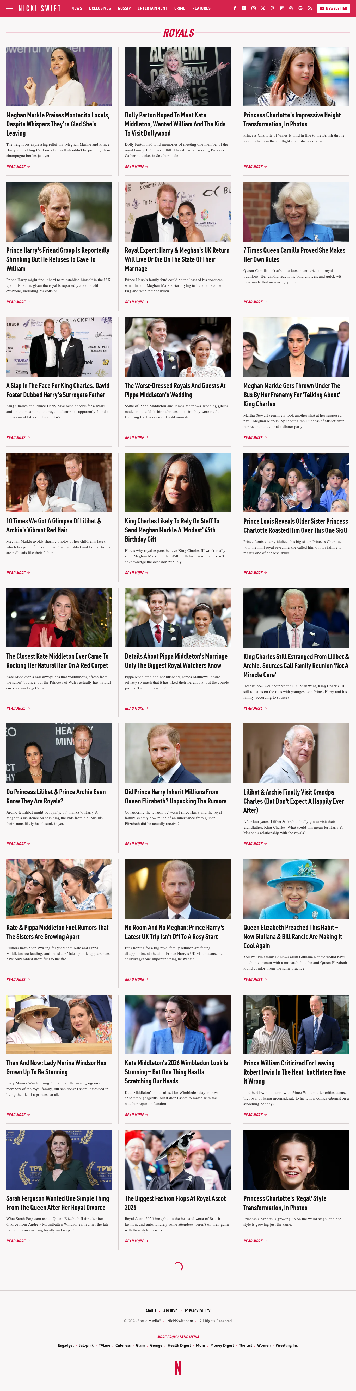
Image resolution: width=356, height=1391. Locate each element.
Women (264, 1345)
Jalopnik (86, 1345)
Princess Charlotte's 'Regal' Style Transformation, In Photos (285, 1203)
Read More (15, 166)
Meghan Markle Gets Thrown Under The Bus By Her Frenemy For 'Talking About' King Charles (291, 394)
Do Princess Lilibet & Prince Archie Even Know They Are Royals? (56, 796)
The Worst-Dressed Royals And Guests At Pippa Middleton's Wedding (175, 390)
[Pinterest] (272, 9)
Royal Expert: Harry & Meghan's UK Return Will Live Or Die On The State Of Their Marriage (177, 259)
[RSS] (309, 9)
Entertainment (152, 8)
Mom (200, 1345)
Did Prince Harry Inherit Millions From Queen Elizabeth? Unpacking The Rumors (175, 796)
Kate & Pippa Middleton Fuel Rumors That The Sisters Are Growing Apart (57, 932)
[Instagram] (253, 9)
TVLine (104, 1345)
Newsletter (336, 8)
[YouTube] (244, 9)
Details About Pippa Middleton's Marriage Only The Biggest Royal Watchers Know (176, 661)
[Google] (300, 9)
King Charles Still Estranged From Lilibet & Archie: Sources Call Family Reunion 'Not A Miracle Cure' (296, 665)
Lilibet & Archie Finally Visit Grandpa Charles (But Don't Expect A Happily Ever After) (293, 801)
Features (201, 8)
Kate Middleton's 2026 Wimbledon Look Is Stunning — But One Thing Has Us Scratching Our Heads (176, 1071)
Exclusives (100, 8)
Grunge (156, 1345)
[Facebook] (234, 9)
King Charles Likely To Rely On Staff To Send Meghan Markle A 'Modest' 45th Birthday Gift (172, 529)
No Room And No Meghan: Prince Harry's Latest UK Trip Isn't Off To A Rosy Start (174, 932)
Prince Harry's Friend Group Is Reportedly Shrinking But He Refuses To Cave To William (57, 259)
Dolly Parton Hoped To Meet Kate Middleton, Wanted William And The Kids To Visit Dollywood (175, 123)
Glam (140, 1345)
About (151, 1310)
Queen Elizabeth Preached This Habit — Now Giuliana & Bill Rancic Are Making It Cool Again (292, 936)
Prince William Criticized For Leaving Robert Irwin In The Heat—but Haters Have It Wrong (294, 1071)
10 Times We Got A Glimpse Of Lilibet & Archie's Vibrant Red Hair (53, 525)
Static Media (148, 1321)
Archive (170, 1310)
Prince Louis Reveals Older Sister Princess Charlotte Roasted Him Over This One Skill (295, 526)
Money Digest (222, 1345)
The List (245, 1345)
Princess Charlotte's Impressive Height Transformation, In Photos (292, 119)
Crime (180, 8)
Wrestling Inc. (287, 1345)
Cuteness (123, 1345)
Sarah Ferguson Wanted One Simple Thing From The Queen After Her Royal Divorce (57, 1203)
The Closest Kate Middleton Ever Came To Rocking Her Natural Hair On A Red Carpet (57, 661)
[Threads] (291, 9)
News (76, 8)
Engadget (66, 1345)
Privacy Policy (198, 1310)
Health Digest (179, 1345)
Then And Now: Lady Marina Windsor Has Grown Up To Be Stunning (56, 1067)
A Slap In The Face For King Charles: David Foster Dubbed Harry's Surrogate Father (57, 390)
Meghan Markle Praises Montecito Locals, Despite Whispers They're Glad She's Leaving (57, 123)
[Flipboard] (281, 9)
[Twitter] (263, 9)
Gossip (124, 8)
